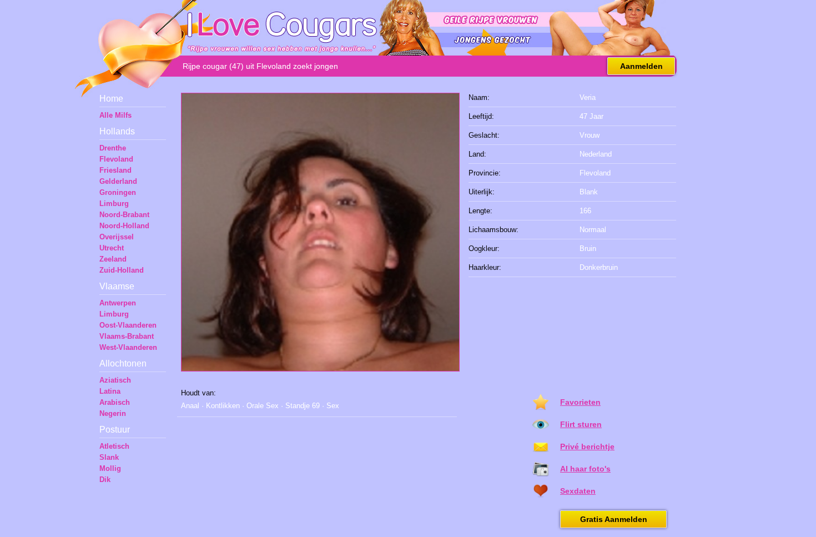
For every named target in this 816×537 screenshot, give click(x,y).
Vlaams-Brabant (126, 336)
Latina (109, 391)
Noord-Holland (124, 226)
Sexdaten (578, 490)
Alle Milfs (115, 115)
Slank (109, 457)
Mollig (110, 468)
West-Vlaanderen (128, 347)
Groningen (117, 192)
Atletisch (114, 446)
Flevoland (116, 159)
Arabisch (114, 402)
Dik (104, 479)
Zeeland (113, 259)
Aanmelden (641, 66)
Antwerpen (117, 303)
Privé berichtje (587, 446)
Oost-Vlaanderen (128, 325)
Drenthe (112, 148)
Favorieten (580, 402)
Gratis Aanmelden (613, 519)
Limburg (114, 203)
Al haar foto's (585, 468)
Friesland (115, 170)
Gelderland (118, 181)
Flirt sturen (581, 424)
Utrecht (111, 248)
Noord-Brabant (124, 214)
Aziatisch (115, 380)
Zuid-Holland (121, 270)
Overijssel (116, 237)
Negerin (112, 413)
